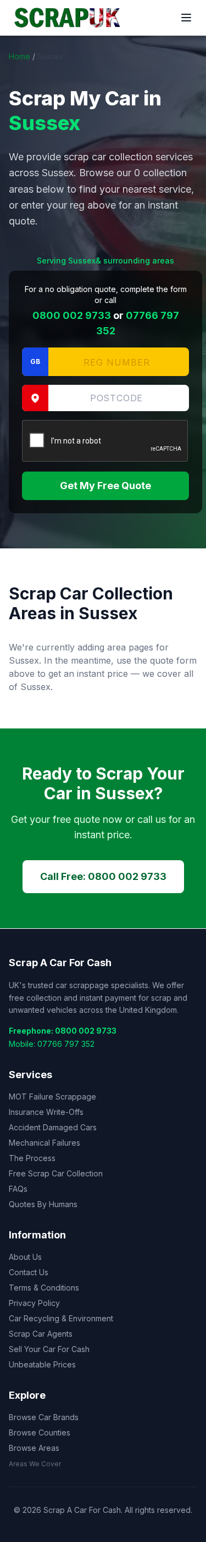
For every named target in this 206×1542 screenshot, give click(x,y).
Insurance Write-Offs (46, 1112)
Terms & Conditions (44, 1287)
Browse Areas (34, 1448)
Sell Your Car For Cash (49, 1349)
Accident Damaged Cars (53, 1127)
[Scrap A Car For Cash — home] (69, 18)
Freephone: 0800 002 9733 (62, 1030)
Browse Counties (39, 1432)
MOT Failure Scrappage (52, 1096)
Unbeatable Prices (42, 1364)
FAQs (18, 1188)
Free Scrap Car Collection (56, 1173)
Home (19, 56)
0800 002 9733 (71, 315)
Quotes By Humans (43, 1204)
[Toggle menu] (186, 18)
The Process (32, 1158)
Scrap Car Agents (41, 1333)
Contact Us (28, 1272)
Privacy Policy (34, 1303)
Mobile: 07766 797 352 (51, 1043)
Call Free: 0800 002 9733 (103, 876)
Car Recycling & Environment (61, 1318)
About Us (25, 1256)
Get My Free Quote (105, 485)
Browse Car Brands (44, 1417)
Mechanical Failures (44, 1142)
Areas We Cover (35, 1464)
